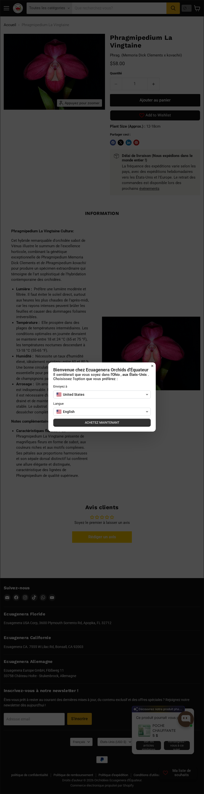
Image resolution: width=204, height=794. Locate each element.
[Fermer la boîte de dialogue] (152, 365)
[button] (102, 394)
